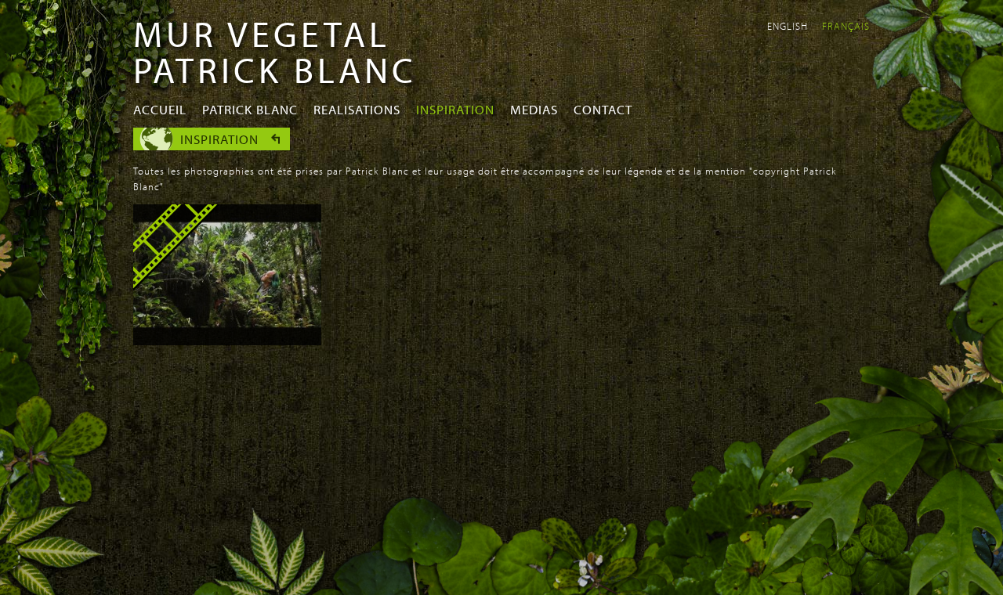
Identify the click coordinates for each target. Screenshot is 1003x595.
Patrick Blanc (250, 109)
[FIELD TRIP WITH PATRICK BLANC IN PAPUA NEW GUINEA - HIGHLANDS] (227, 340)
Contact (603, 109)
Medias (534, 109)
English (787, 26)
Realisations (356, 109)
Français (846, 26)
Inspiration (455, 109)
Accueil (159, 109)
